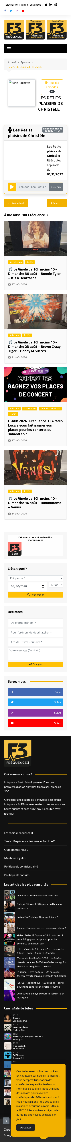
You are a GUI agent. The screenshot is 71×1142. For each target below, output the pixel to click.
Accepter (25, 1127)
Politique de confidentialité (21, 866)
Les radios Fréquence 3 (18, 832)
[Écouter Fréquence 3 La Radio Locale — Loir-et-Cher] (57, 30)
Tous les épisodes (52, 87)
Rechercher (37, 594)
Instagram (17, 11)
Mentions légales (14, 858)
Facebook (5, 11)
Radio (30, 262)
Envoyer (37, 664)
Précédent (17, 203)
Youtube (23, 11)
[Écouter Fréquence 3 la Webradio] (14, 30)
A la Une (14, 335)
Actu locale (16, 262)
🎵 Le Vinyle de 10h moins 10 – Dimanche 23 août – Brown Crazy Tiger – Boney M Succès (34, 346)
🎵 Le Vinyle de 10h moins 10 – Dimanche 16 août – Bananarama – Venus (34, 502)
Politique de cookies (16, 875)
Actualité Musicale (50, 408)
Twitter (11, 11)
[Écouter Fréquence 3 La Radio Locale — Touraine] (35, 30)
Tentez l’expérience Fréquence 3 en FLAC (29, 841)
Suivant (55, 203)
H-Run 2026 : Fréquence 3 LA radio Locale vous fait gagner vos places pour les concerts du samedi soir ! (35, 427)
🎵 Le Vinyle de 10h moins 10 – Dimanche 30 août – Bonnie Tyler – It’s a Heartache (34, 273)
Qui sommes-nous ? (16, 849)
